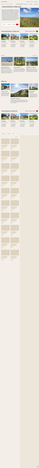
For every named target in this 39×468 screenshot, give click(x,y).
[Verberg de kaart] (37, 137)
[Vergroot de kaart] (21, 137)
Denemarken (3, 4)
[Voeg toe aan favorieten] (9, 120)
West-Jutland (7, 4)
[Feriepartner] (4, 1)
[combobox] (16, 137)
